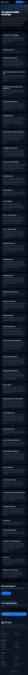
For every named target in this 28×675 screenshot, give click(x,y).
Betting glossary (4, 634)
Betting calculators (5, 633)
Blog (2, 658)
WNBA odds (3, 645)
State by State (4, 665)
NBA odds (3, 643)
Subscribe (14, 614)
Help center (3, 663)
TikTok (8, 627)
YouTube (12, 627)
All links (25, 627)
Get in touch (8, 589)
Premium (16, 633)
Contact (16, 665)
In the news (17, 658)
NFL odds (3, 642)
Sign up (17, 673)
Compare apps (17, 634)
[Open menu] (25, 2)
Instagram (3, 627)
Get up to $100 (20, 2)
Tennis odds (3, 647)
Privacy (14, 673)
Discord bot (3, 636)
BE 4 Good (17, 656)
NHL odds (16, 643)
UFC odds (16, 645)
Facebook (17, 627)
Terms (10, 673)
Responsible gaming (18, 663)
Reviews (16, 654)
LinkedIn (21, 627)
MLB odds (16, 642)
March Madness (4, 649)
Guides (2, 656)
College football (18, 647)
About (2, 654)
